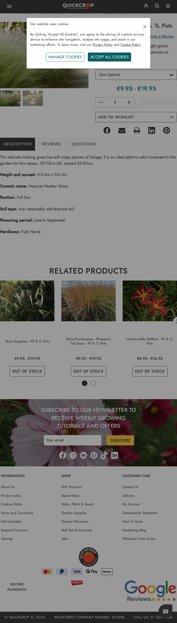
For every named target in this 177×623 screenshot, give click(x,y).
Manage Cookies (65, 57)
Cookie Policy (130, 44)
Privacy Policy (103, 44)
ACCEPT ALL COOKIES (109, 57)
